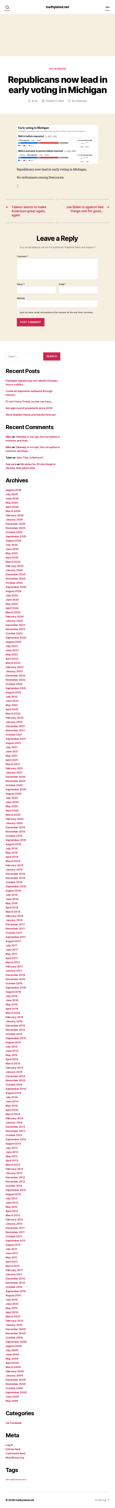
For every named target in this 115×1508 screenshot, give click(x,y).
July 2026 (12, 494)
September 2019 (16, 840)
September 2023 (16, 637)
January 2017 (14, 970)
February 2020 (15, 818)
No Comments (79, 101)
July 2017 (11, 945)
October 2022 (14, 684)
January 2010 (14, 1324)
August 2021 (13, 743)
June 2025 (12, 549)
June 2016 (12, 1000)
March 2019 (13, 861)
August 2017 (13, 941)
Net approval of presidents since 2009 (29, 408)
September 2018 (16, 886)
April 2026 (12, 506)
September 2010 (16, 1291)
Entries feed (13, 1449)
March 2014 (13, 1114)
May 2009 (12, 1358)
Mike (8, 436)
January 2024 (14, 620)
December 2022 (15, 675)
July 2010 (12, 1299)
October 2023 (14, 633)
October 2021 (14, 734)
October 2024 (14, 582)
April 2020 (12, 810)
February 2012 (14, 1219)
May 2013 (12, 1156)
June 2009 (12, 1354)
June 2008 (12, 1396)
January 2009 (14, 1375)
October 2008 (14, 1388)
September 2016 (16, 987)
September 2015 (16, 1038)
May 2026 (12, 502)
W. (36, 101)
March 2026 (13, 511)
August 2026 (13, 490)
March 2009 (13, 1367)
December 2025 (15, 523)
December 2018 (15, 873)
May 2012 (11, 1206)
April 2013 (12, 1160)
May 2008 (12, 1400)
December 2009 (16, 1329)
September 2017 (16, 937)
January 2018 (14, 920)
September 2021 (16, 738)
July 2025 (12, 544)
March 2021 (13, 764)
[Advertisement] (57, 35)
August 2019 (13, 844)
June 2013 (12, 1152)
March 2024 (13, 612)
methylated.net (57, 7)
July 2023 (12, 646)
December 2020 (16, 776)
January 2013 (14, 1173)
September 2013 (16, 1139)
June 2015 (12, 1050)
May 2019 (12, 852)
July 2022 (12, 696)
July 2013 (12, 1147)
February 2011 (14, 1270)
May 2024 (12, 603)
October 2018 (14, 882)
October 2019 (14, 835)
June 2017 (12, 949)
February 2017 (14, 966)
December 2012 (15, 1177)
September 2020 (16, 789)
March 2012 (13, 1215)
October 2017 (14, 932)
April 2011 (12, 1261)
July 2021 (11, 747)
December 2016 (15, 974)
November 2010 (15, 1282)
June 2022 (12, 700)
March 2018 (13, 911)
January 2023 (14, 671)
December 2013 (15, 1126)
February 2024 (15, 616)
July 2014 (12, 1097)
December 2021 (15, 726)
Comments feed (15, 1453)
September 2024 (16, 587)
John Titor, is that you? (29, 457)
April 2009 (12, 1362)
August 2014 (13, 1093)
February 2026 (15, 515)
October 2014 (14, 1084)
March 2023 (13, 662)
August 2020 (13, 793)
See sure (11, 464)
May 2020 (12, 806)
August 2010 (13, 1295)
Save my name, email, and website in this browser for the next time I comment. (56, 312)
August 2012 (13, 1194)
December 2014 (15, 1076)
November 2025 (15, 528)
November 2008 (16, 1383)
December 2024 (15, 574)
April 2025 (12, 557)
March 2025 (13, 561)
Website (21, 298)
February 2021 (14, 768)
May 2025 (12, 553)
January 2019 (14, 869)
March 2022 (13, 713)
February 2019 (14, 865)
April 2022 (12, 709)
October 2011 (14, 1236)
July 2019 (12, 848)
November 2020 (16, 781)
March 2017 (13, 962)
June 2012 (12, 1202)
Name (21, 284)
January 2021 (14, 772)
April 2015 (12, 1059)
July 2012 (11, 1198)
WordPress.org (15, 1457)
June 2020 (12, 802)
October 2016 (14, 983)
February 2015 (14, 1067)
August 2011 (13, 1244)
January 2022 (14, 721)
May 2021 (11, 755)
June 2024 (12, 599)
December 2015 (15, 1025)
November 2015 (15, 1029)
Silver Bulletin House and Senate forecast (31, 414)
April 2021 (12, 759)
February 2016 (14, 1017)
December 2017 (15, 924)
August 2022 (13, 692)
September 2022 (16, 688)
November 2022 (15, 679)
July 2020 (12, 797)
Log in (9, 1444)
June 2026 (12, 498)
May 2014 (12, 1105)
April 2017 (12, 958)
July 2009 (12, 1350)
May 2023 (12, 654)
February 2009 (15, 1371)
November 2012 (15, 1181)
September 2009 (16, 1341)
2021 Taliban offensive (16, 1480)
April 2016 (12, 1008)
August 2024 (13, 591)
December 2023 (15, 624)
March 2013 (13, 1164)
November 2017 (15, 928)
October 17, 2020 (55, 101)
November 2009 (16, 1333)
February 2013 (14, 1168)
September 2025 (16, 536)
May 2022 (12, 705)
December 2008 (16, 1379)
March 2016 (13, 1012)
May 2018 (12, 903)
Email (62, 284)
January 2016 (14, 1021)
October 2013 (14, 1135)
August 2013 (13, 1143)
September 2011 (16, 1240)
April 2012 (12, 1211)
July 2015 (12, 1046)
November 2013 (15, 1130)
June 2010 (12, 1303)
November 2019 (15, 831)
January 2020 (14, 823)
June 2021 (12, 751)
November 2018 (15, 877)
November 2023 (15, 629)
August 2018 (13, 890)
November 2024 (15, 578)
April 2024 (12, 608)
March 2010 (13, 1316)
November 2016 (15, 979)
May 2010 (12, 1308)
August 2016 (13, 991)
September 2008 (16, 1392)
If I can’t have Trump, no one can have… (29, 401)
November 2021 (15, 730)
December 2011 (15, 1227)
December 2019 (15, 827)
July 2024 (12, 595)
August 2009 (14, 1346)
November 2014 (15, 1080)
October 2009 (14, 1337)
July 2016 (12, 996)
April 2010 (12, 1312)
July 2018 (12, 894)
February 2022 (14, 717)
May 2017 (11, 953)
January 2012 (14, 1223)
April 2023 (12, 658)
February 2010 (14, 1320)
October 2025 (14, 532)
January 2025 (14, 570)
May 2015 (12, 1055)
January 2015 (14, 1071)
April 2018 (12, 907)
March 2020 (13, 814)
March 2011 (13, 1265)
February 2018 (14, 915)
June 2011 (12, 1253)
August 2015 (13, 1042)
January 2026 (14, 519)
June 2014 (12, 1101)
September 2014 (16, 1088)
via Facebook (57, 68)
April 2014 (12, 1109)
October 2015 (14, 1034)
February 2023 (15, 667)
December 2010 (15, 1278)
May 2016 (12, 1004)
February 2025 (15, 565)
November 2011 (15, 1232)
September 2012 (16, 1190)
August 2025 (13, 540)
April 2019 (12, 856)
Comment (22, 256)
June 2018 (12, 899)
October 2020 (14, 785)
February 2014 (14, 1118)
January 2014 (14, 1122)
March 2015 (13, 1063)
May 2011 (11, 1257)
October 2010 (14, 1287)
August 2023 (13, 641)
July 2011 (11, 1249)
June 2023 (12, 650)
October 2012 (14, 1185)
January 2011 (14, 1274)
